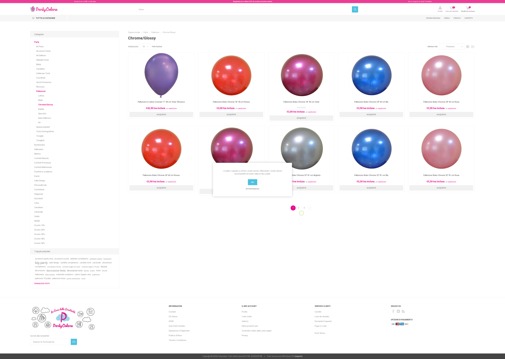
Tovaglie (39, 136)
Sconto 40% (39, 239)
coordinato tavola (54, 267)
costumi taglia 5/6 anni (71, 267)
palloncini (96, 275)
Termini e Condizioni (177, 340)
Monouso (40, 87)
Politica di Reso (175, 335)
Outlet (36, 216)
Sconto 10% (39, 225)
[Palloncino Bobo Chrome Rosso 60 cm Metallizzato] (161, 149)
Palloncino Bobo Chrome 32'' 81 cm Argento (301, 175)
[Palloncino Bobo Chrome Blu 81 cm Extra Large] (371, 149)
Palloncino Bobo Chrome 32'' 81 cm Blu (371, 175)
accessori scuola (61, 259)
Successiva (309, 207)
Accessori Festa (43, 51)
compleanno (40, 267)
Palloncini (41, 91)
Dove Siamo (320, 333)
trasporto (298, 356)
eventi (92, 271)
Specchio (42, 113)
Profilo (440, 11)
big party (41, 263)
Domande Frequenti (323, 321)
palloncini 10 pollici (43, 278)
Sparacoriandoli (43, 127)
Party (36, 42)
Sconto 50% (39, 243)
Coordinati (40, 78)
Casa (36, 203)
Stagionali (38, 194)
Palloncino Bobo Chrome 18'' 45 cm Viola (301, 102)
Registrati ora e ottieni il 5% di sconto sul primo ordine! (252, 1)
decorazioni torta (74, 270)
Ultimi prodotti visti (250, 326)
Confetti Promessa (42, 163)
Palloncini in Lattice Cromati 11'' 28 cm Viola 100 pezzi (161, 102)
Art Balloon (41, 55)
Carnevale (38, 212)
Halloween (38, 149)
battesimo (107, 259)
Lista (473, 47)
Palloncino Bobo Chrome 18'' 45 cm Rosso (231, 102)
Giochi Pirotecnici (43, 82)
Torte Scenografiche (45, 131)
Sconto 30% (39, 234)
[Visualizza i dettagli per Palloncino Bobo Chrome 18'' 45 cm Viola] (301, 75)
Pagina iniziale (433, 18)
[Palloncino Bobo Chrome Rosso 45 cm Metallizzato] (231, 75)
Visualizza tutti (42, 283)
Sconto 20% (39, 230)
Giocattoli (38, 198)
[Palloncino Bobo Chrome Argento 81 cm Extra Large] (301, 149)
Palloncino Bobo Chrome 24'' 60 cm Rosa (441, 102)
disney (86, 271)
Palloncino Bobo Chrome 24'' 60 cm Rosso (161, 175)
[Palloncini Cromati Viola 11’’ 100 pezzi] (161, 75)
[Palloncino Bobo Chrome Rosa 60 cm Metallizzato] (441, 75)
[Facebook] (393, 311)
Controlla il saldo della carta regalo (257, 331)
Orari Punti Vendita (177, 326)
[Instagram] (398, 311)
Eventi (36, 176)
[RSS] (403, 311)
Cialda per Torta (43, 73)
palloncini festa (58, 278)
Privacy (245, 335)
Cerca (447, 18)
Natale (37, 221)
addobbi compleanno (79, 259)
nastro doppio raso (83, 274)
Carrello (318, 312)
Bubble (41, 109)
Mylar (40, 100)
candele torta (85, 263)
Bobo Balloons (44, 118)
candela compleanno (69, 263)
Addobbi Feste (42, 60)
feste (98, 270)
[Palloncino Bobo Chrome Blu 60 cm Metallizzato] (371, 75)
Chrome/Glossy (45, 104)
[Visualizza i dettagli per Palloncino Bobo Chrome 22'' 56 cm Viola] (231, 149)
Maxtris (37, 154)
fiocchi (104, 271)
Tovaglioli (40, 140)
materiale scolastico (64, 274)
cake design (54, 263)
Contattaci (428, 1)
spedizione (173, 108)
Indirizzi (245, 321)
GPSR (171, 321)
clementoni (107, 263)
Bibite (38, 64)
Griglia (468, 47)
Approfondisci (252, 189)
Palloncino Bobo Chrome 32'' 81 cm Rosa (441, 175)
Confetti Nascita (41, 158)
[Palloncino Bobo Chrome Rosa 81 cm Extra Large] (441, 149)
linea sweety (50, 275)
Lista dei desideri (322, 316)
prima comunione (73, 278)
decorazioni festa (56, 270)
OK (252, 182)
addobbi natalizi (96, 259)
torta (83, 278)
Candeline (40, 69)
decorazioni (40, 270)
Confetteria (39, 189)
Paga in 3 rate (321, 326)
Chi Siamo (173, 316)
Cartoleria (38, 207)
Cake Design (39, 180)
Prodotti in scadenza (43, 171)
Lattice (41, 96)
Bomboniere (39, 145)
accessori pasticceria (44, 259)
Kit (39, 122)
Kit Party (40, 46)
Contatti (468, 18)
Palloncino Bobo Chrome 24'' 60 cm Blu (371, 102)
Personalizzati (40, 185)
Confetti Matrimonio (43, 167)
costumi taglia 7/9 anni (90, 267)
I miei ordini (247, 316)
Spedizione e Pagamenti (179, 331)
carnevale (96, 263)
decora (104, 266)
